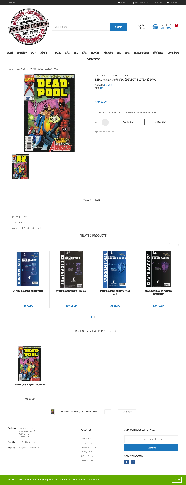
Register (144, 28)
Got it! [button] (177, 480)
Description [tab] (91, 200)
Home (10, 69)
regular (125, 75)
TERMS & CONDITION (90, 447)
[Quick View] (39, 271)
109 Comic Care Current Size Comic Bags (27, 291)
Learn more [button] (94, 479)
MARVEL (117, 75)
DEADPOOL (106, 75)
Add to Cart (128, 122)
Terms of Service (88, 460)
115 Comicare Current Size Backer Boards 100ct (115, 292)
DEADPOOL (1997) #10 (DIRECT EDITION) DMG (30, 385)
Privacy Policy (87, 452)
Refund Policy (87, 456)
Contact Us (86, 438)
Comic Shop (86, 443)
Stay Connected (133, 456)
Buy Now (161, 122)
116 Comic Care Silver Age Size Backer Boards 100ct (158, 292)
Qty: (97, 122)
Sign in (140, 25)
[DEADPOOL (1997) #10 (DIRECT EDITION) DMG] (20, 167)
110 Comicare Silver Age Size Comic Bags (71, 291)
